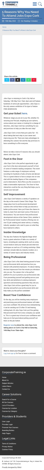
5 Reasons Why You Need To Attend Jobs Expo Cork (19, 30)
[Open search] (40, 4)
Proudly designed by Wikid (11, 467)
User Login (6, 421)
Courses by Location (9, 408)
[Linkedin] (23, 80)
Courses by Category (9, 411)
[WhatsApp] (28, 80)
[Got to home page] (10, 4)
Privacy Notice (7, 447)
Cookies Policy (7, 449)
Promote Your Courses (10, 427)
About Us (5, 380)
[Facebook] (12, 80)
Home (4, 27)
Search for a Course (9, 399)
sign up (12, 353)
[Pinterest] (33, 80)
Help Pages (6, 433)
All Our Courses (7, 402)
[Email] (17, 80)
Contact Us (6, 389)
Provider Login (7, 424)
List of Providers (8, 405)
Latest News (6, 386)
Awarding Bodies (8, 430)
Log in (6, 353)
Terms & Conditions (9, 444)
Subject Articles (7, 383)
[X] (6, 80)
